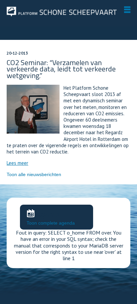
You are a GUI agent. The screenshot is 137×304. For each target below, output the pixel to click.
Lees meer (17, 163)
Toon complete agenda (51, 223)
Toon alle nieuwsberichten (34, 174)
